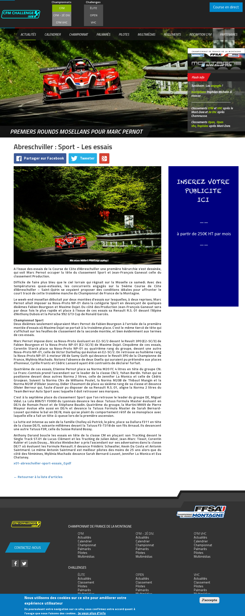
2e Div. (212, 112)
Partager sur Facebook (44, 158)
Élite (93, 8)
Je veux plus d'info (92, 613)
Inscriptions (198, 91)
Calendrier (53, 34)
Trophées (202, 125)
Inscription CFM (200, 34)
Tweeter (87, 158)
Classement (86, 582)
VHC (93, 22)
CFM (62, 8)
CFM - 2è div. (61, 15)
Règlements (172, 34)
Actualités (28, 34)
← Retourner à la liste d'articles (38, 476)
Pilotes (124, 34)
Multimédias (146, 34)
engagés (216, 85)
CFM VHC (61, 22)
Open (93, 15)
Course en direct (226, 7)
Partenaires (228, 34)
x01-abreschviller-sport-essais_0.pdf (42, 463)
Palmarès (103, 34)
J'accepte (209, 600)
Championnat (78, 34)
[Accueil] (25, 14)
